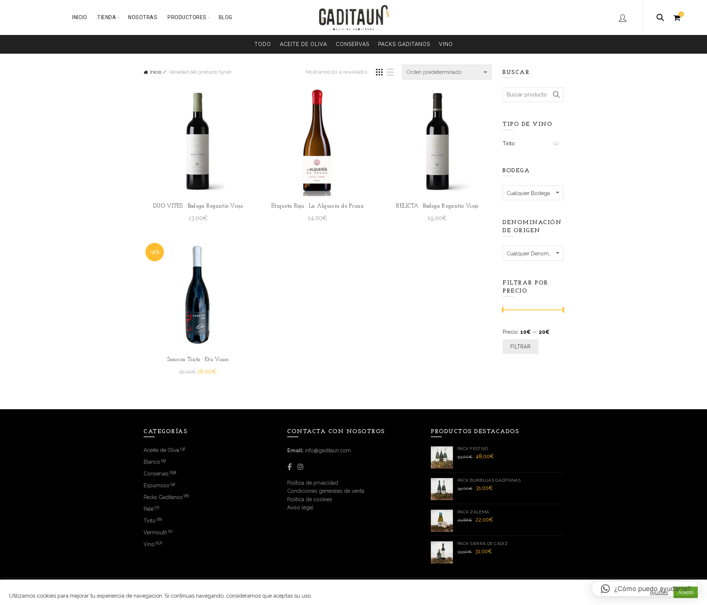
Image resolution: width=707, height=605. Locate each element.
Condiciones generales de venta (325, 491)
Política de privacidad (312, 483)
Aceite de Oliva (303, 44)
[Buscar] (660, 17)
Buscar (556, 94)
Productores (187, 17)
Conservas (352, 44)
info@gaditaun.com (328, 450)
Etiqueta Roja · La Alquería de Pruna (317, 206)
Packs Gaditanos (404, 44)
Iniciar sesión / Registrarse (623, 17)
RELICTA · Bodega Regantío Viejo (437, 206)
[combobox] (533, 192)
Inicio (79, 17)
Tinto (509, 143)
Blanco (152, 462)
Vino (446, 44)
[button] (646, 588)
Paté (149, 509)
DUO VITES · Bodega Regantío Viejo (198, 206)
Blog (225, 17)
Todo (262, 44)
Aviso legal (300, 507)
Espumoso (156, 485)
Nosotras (142, 17)
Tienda (106, 17)
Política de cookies (309, 499)
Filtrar (520, 347)
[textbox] (533, 193)
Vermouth (155, 532)
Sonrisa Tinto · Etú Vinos (198, 359)
